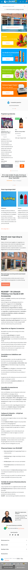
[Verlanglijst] (23, 2)
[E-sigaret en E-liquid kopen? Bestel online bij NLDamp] (9, 2)
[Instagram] (15, 535)
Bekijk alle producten (6, 115)
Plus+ (22, 558)
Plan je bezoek (5, 284)
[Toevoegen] (22, 166)
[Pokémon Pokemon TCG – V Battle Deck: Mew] (7, 123)
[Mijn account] (20, 2)
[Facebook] (10, 535)
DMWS (18, 558)
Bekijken (8, 43)
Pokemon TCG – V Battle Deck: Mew (5, 132)
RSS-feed (7, 560)
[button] (12, 108)
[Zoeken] (25, 6)
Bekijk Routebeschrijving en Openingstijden (12, 28)
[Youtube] (18, 535)
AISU (16, 129)
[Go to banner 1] (14, 22)
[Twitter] (12, 535)
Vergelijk (5, 136)
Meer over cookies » (21, 567)
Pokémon (3, 129)
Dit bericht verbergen (8, 567)
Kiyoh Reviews (21, 528)
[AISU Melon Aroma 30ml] (21, 123)
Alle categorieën (5, 228)
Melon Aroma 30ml (20, 131)
